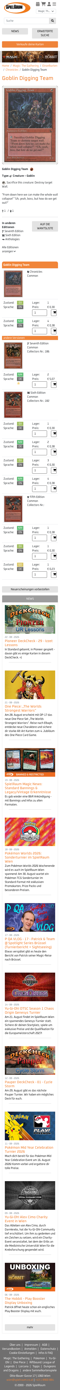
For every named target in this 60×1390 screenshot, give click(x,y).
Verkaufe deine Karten (30, 44)
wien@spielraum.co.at (19, 1380)
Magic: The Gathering (26, 65)
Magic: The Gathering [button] (47, 11)
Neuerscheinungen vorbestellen (30, 589)
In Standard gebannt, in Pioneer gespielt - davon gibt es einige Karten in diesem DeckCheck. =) (30, 653)
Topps (36, 1366)
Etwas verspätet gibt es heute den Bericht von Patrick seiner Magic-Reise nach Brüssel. (28, 955)
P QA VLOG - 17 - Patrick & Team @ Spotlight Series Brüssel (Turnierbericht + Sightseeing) (30, 943)
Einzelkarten (49, 65)
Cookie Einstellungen (21, 1353)
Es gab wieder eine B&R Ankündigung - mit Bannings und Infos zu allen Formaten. (28, 800)
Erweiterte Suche (45, 33)
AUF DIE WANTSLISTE (45, 226)
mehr (30, 1327)
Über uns (15, 1345)
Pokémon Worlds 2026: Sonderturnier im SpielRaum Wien (27, 857)
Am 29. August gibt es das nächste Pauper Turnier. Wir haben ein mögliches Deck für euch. (29, 1094)
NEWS (30, 598)
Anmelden (30, 1349)
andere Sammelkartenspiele (40, 1370)
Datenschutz (48, 1349)
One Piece (19, 1362)
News (15, 31)
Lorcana (23, 1366)
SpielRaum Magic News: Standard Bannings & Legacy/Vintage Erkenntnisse (28, 788)
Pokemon (39, 1358)
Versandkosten (11, 1349)
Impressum (31, 1345)
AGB (44, 1345)
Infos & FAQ (45, 1353)
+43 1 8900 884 (44, 1380)
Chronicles (12, 69)
